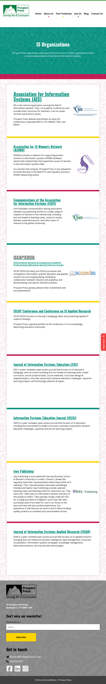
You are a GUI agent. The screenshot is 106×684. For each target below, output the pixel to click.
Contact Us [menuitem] (97, 13)
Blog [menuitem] (86, 13)
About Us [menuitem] (48, 13)
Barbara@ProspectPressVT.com (25, 656)
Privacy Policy (64, 680)
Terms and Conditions (45, 680)
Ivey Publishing (23, 471)
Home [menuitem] (38, 13)
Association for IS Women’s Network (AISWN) (37, 148)
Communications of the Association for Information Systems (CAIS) (36, 201)
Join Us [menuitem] (77, 13)
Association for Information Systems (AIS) (41, 96)
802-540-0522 (16, 661)
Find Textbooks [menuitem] (64, 13)
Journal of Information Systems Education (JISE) (45, 364)
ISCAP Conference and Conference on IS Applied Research (52, 310)
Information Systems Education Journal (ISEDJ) (44, 417)
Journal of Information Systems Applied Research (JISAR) (51, 531)
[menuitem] (39, 14)
